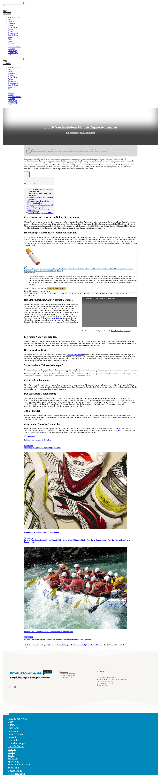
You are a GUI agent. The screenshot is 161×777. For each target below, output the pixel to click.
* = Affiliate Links (66, 677)
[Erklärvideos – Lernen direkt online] (29, 436)
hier (119, 430)
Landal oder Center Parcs (105, 677)
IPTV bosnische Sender (105, 683)
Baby (9, 19)
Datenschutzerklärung (67, 674)
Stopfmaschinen (118, 239)
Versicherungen (13, 53)
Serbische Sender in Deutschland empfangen (112, 679)
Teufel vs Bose (102, 685)
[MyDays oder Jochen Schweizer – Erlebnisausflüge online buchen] (75, 628)
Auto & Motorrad (14, 17)
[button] (4, 712)
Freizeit (10, 29)
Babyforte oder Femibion (105, 681)
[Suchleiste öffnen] (5, 11)
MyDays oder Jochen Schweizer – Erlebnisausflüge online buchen (48, 632)
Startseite (27, 645)
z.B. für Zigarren (58, 318)
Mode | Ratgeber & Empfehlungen (94, 540)
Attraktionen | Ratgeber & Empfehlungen (39, 639)
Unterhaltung (12, 51)
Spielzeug (11, 45)
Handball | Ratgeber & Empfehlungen (66, 540)
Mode (10, 41)
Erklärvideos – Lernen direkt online (37, 440)
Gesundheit (12, 31)
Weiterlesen (28, 446)
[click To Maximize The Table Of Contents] (27, 174)
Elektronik (11, 23)
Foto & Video (12, 27)
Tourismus (11, 49)
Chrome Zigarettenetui (75, 355)
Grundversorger (13, 33)
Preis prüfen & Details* (56, 288)
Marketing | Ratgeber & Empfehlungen (38, 448)
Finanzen (11, 25)
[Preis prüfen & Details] (33, 265)
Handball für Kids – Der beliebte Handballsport (41, 532)
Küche (10, 39)
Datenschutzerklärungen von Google (121, 331)
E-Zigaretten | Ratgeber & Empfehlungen (80, 133)
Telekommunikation (14, 47)
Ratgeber (57, 448)
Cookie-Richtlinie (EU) (68, 675)
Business (11, 21)
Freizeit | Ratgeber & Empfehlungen (37, 540)
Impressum (64, 672)
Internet (10, 37)
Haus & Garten (13, 35)
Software (11, 43)
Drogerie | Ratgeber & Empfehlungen (55, 645)
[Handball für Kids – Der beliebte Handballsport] (75, 529)
